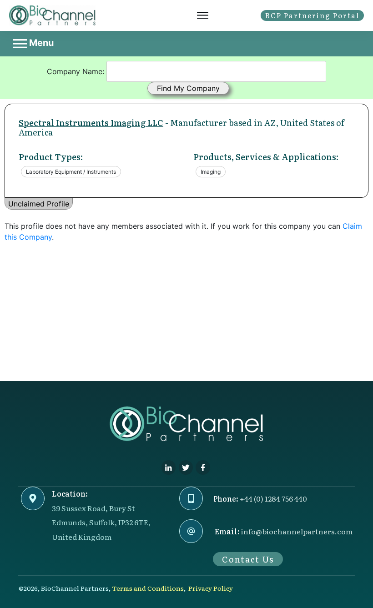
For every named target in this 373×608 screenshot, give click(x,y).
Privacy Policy (210, 588)
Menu (40, 42)
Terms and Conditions (148, 588)
